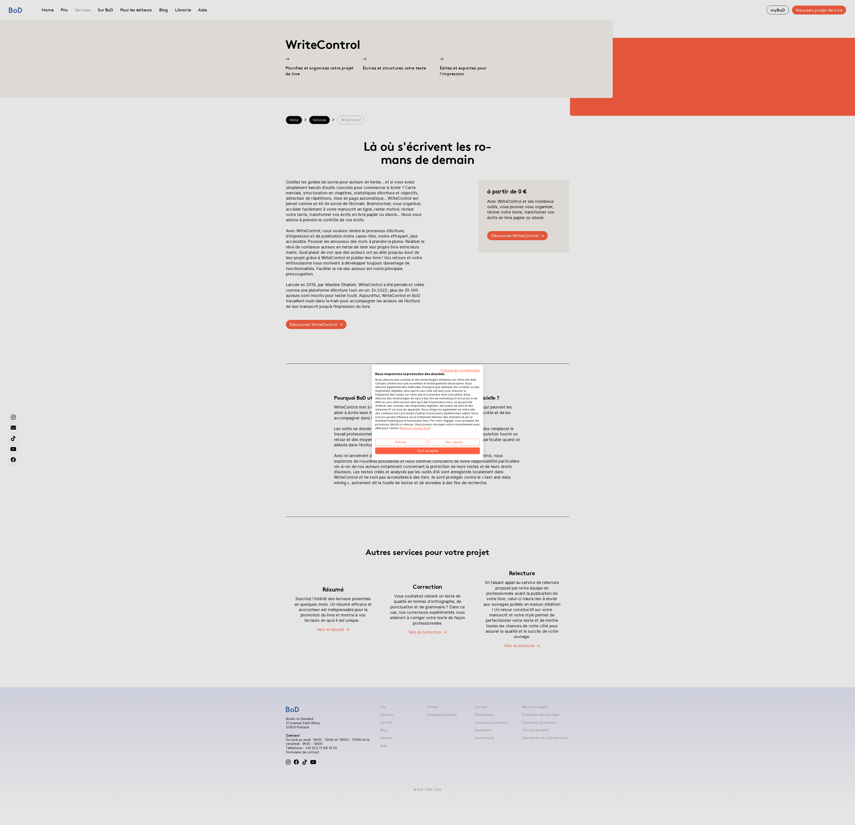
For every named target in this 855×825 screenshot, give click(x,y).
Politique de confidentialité (460, 370)
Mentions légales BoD (415, 428)
